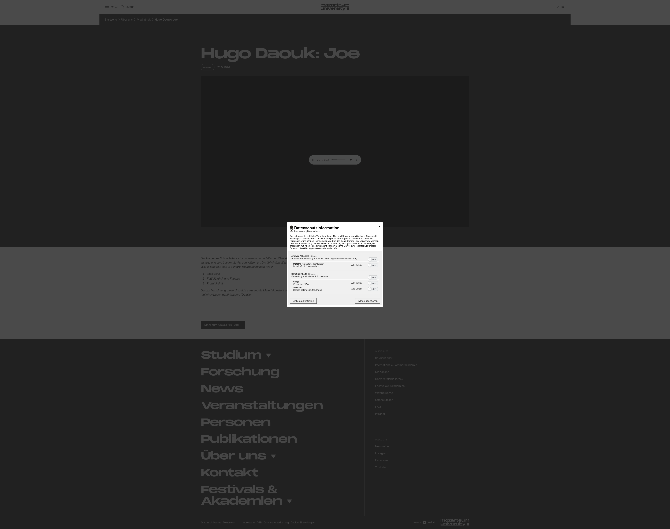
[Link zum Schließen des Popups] (379, 226)
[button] (369, 259)
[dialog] (335, 264)
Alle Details (356, 265)
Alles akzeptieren (368, 300)
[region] (335, 274)
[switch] (373, 259)
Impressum (299, 231)
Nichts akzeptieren (303, 300)
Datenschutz (313, 231)
